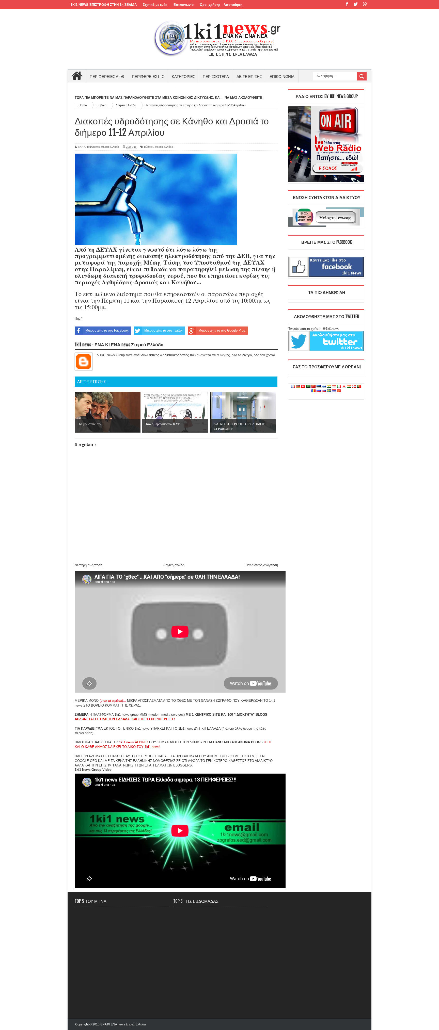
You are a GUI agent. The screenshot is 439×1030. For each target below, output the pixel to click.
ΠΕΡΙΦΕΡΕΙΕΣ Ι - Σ (148, 76)
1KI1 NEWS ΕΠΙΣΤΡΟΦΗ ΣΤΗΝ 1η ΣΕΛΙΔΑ (104, 5)
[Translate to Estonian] (319, 386)
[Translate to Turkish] (303, 386)
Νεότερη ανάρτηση (88, 565)
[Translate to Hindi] (329, 386)
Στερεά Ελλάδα (164, 146)
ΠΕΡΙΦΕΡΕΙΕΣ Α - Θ (107, 76)
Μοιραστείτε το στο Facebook (107, 330)
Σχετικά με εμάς (155, 5)
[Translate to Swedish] (329, 391)
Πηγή (78, 318)
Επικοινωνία (184, 5)
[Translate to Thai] (334, 391)
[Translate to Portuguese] (359, 386)
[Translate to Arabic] (308, 386)
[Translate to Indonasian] (334, 386)
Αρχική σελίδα (173, 565)
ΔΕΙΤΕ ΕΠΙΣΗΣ (249, 76)
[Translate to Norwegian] (354, 386)
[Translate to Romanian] (313, 391)
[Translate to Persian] (349, 386)
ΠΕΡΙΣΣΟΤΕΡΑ (216, 76)
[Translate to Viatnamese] (339, 391)
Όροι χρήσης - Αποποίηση (221, 5)
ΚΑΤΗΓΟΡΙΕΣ (183, 76)
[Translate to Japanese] (344, 386)
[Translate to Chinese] (313, 386)
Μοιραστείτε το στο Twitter (163, 330)
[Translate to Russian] (319, 391)
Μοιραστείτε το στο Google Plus (221, 330)
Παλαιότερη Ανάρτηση (261, 565)
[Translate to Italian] (339, 386)
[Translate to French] (293, 386)
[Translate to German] (298, 386)
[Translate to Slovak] (324, 391)
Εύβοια (148, 146)
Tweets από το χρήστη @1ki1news (313, 329)
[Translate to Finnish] (324, 386)
